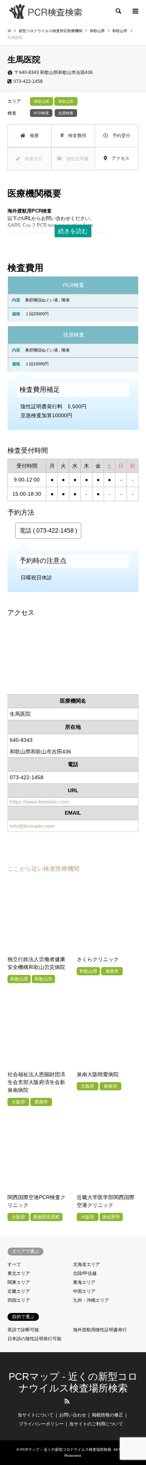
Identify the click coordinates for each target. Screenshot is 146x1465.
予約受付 (119, 135)
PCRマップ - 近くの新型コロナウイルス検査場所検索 (73, 1382)
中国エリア (84, 1291)
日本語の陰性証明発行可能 (34, 1338)
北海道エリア (86, 1264)
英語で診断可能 (23, 1329)
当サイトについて (36, 1415)
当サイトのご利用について (96, 1424)
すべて (14, 1264)
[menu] (135, 11)
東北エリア (18, 1273)
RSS (67, 1401)
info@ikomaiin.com (32, 826)
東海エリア (84, 1282)
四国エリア (18, 1300)
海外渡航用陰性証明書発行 (100, 1329)
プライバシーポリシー (41, 1424)
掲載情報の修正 (107, 1415)
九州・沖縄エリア (91, 1300)
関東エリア (18, 1282)
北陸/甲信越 (85, 1273)
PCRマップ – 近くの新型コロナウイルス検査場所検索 (65, 1449)
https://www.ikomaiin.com (39, 802)
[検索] (118, 11)
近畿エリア (18, 1291)
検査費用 (75, 135)
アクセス (118, 158)
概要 (32, 135)
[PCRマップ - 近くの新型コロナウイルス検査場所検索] (45, 11)
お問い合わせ (72, 1415)
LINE (79, 1401)
